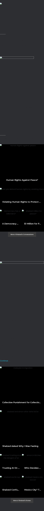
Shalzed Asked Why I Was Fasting (22, 446)
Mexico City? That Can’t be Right (33, 490)
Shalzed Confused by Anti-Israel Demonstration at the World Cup (11, 490)
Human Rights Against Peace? (22, 180)
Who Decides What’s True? (33, 468)
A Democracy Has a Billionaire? (11, 224)
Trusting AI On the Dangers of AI (11, 468)
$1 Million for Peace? (33, 224)
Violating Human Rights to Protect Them (22, 202)
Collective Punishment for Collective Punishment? (22, 402)
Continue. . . (5, 360)
